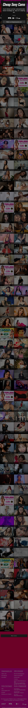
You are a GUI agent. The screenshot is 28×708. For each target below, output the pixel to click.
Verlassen (14, 15)
